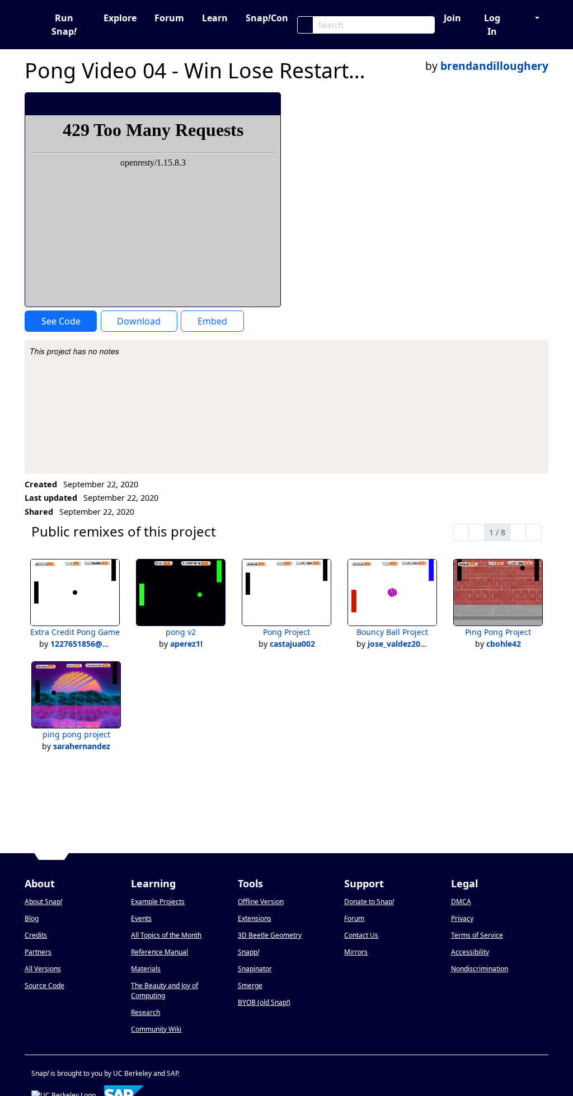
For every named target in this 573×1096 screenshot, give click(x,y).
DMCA (461, 901)
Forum (169, 18)
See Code (61, 321)
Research (145, 1012)
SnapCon (267, 18)
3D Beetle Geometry (270, 935)
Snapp (248, 952)
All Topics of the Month (166, 935)
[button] (531, 18)
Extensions (254, 918)
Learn (215, 18)
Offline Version (261, 901)
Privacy (462, 918)
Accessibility (470, 952)
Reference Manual (159, 952)
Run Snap (64, 24)
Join (452, 18)
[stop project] (268, 103)
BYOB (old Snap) (264, 1002)
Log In (492, 24)
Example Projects (158, 901)
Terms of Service (477, 935)
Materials (146, 968)
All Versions (43, 968)
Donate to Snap (369, 901)
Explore (120, 18)
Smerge (250, 985)
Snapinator (255, 968)
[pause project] (250, 103)
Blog (32, 918)
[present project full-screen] (212, 103)
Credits (36, 935)
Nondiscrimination (479, 968)
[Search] (305, 25)
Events (141, 918)
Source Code (44, 985)
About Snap (43, 901)
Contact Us (361, 935)
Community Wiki (156, 1029)
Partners (38, 952)
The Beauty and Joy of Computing (164, 990)
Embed (212, 321)
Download (139, 321)
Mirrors (356, 952)
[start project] (231, 103)
